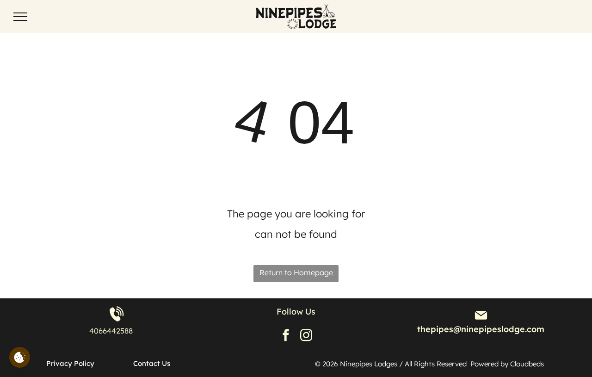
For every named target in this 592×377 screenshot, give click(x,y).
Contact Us (151, 363)
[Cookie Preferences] (19, 357)
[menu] (20, 17)
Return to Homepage (296, 272)
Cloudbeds (528, 363)
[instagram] (306, 336)
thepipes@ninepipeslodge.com (480, 329)
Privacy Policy (70, 363)
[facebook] (286, 336)
